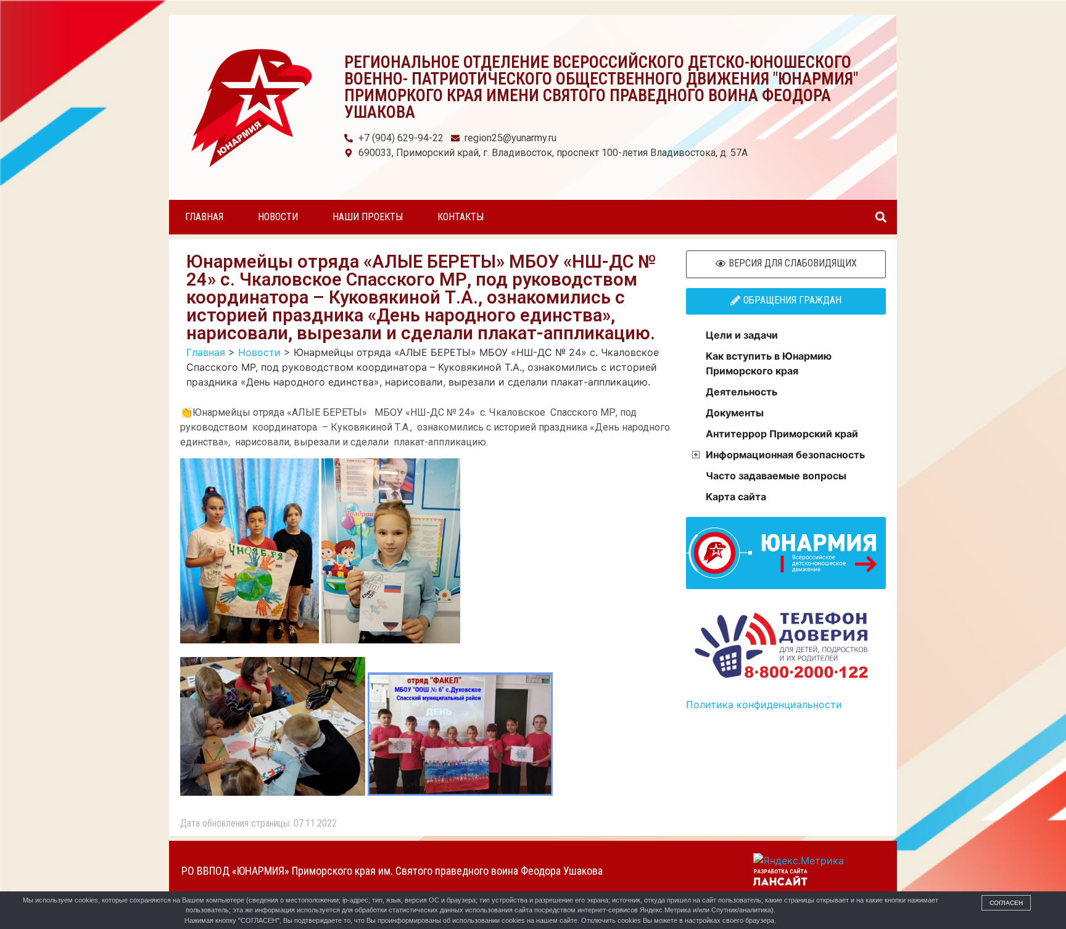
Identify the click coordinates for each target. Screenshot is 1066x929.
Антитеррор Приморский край (782, 433)
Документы (735, 413)
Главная (204, 217)
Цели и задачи (742, 335)
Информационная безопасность (785, 454)
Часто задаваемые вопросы (776, 475)
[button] (880, 217)
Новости (278, 217)
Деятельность (741, 392)
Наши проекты (368, 217)
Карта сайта (736, 496)
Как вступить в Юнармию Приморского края (769, 363)
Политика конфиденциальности (764, 704)
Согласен (1006, 902)
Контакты (460, 217)
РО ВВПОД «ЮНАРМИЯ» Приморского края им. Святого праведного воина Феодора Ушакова (392, 870)
